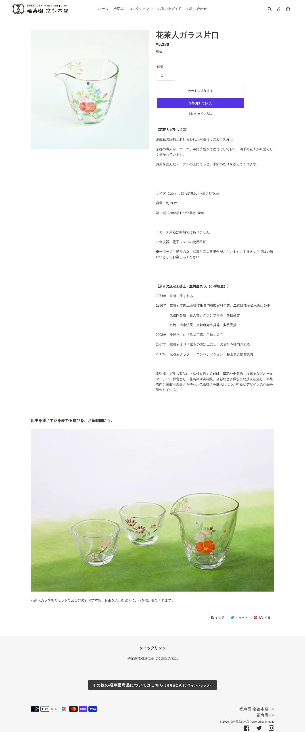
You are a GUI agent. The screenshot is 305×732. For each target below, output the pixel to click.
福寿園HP (265, 715)
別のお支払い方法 (200, 113)
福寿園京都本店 (239, 721)
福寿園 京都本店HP (256, 709)
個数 (160, 67)
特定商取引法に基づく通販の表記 (152, 658)
